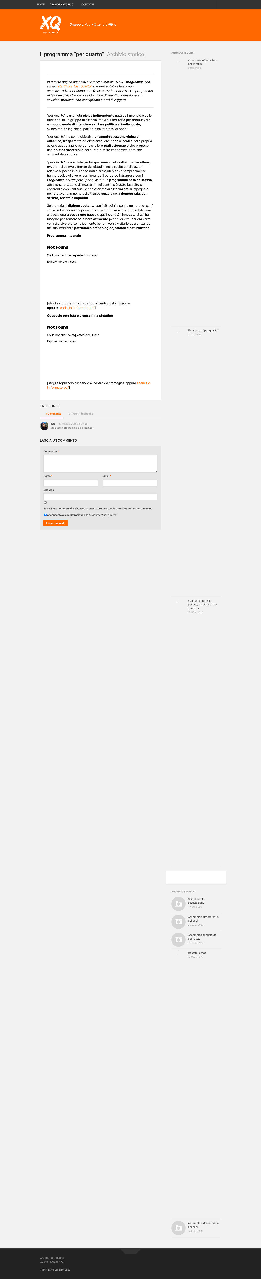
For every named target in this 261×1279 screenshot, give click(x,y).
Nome (48, 475)
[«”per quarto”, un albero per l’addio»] (178, 191)
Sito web (49, 489)
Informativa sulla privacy (55, 1269)
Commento (51, 451)
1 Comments (53, 413)
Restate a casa (197, 952)
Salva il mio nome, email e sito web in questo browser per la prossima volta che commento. (98, 508)
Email (107, 475)
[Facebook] (212, 23)
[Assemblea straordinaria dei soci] (178, 922)
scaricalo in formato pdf (77, 308)
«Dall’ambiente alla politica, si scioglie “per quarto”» (202, 604)
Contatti (87, 4)
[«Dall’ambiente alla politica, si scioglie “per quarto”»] (178, 732)
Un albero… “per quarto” (203, 330)
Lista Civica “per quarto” (74, 86)
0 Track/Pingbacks (81, 413)
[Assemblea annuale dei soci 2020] (178, 940)
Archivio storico (62, 4)
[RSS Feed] (218, 23)
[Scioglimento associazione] (178, 904)
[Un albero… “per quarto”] (178, 461)
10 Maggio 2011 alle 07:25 (73, 423)
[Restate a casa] (178, 1084)
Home (41, 4)
